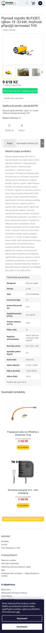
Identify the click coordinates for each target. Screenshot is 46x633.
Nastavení (22, 618)
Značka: (9, 30)
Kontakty (5, 541)
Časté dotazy (6, 596)
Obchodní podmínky (10, 563)
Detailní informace (10, 118)
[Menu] (40, 3)
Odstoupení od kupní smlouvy (14, 592)
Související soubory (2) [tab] (27, 143)
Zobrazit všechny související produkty (23, 519)
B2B (3, 570)
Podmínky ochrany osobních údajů (16, 567)
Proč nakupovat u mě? (10, 548)
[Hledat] (26, 3)
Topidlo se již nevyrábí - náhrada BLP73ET (20, 105)
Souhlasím (22, 626)
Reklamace (5, 589)
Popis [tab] (9, 143)
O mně (4, 544)
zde (18, 611)
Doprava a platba (8, 560)
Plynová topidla (32, 283)
